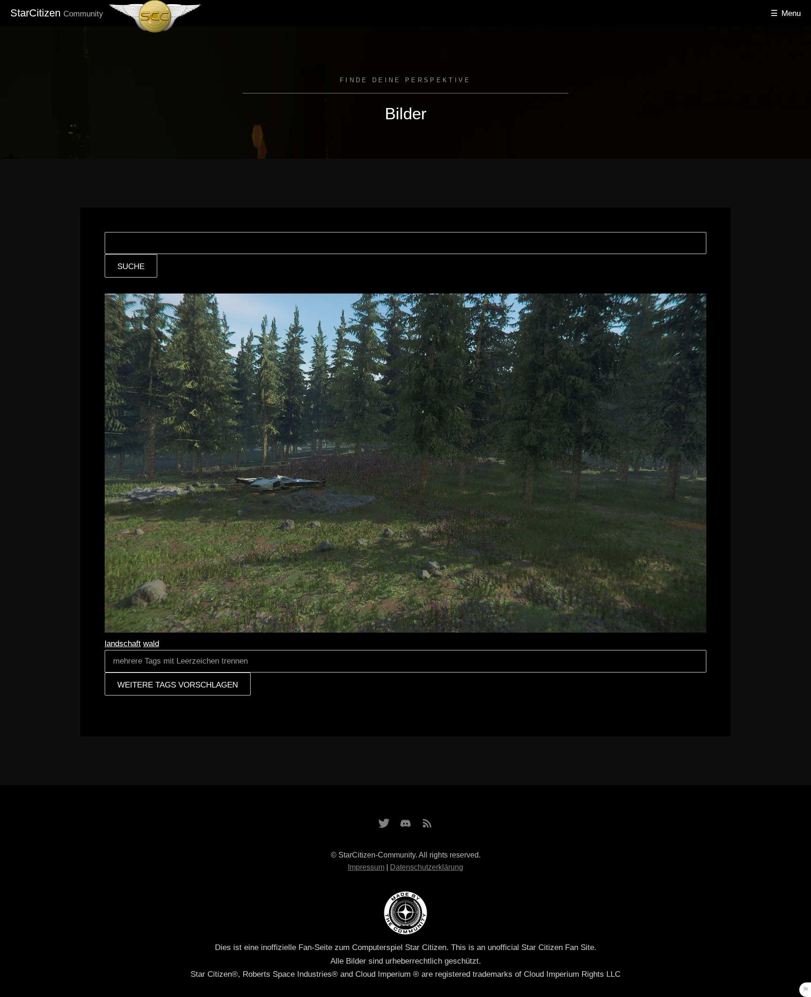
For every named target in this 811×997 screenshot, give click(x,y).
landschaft (123, 643)
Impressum (366, 867)
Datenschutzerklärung (426, 867)
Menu (791, 13)
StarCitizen (56, 13)
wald (151, 643)
